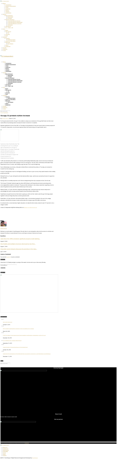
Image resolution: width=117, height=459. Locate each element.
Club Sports (8, 26)
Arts (4, 29)
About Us (5, 447)
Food (6, 35)
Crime (6, 7)
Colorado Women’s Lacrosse (14, 23)
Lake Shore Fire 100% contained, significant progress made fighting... (20, 239)
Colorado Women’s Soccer (14, 21)
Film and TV (8, 31)
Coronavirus (8, 4)
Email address (3, 265)
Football (10, 18)
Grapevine (7, 46)
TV (8, 33)
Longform (7, 9)
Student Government (10, 6)
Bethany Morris (5, 118)
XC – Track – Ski (9, 27)
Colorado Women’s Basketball (15, 22)
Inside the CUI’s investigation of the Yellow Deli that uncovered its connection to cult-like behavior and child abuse (27, 353)
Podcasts (5, 49)
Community (8, 13)
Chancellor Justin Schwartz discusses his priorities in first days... (18, 249)
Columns (7, 38)
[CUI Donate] (29, 312)
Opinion (5, 37)
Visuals (4, 47)
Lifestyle (7, 34)
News (4, 3)
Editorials (7, 42)
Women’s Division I (9, 19)
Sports (4, 14)
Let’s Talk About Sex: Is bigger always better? (12, 340)
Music (6, 30)
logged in (8, 257)
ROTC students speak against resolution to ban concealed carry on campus (18, 328)
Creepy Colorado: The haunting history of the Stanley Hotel (15, 347)
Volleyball (10, 25)
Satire (6, 45)
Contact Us (5, 448)
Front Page (3, 112)
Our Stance (10, 43)
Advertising (6, 450)
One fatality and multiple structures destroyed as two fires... (18, 244)
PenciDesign (27, 443)
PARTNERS (5, 451)
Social (4, 453)
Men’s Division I (9, 15)
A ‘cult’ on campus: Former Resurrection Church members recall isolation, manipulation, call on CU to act (24, 335)
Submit (4, 455)
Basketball (10, 17)
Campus (7, 11)
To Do (4, 50)
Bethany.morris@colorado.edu (30, 207)
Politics (7, 10)
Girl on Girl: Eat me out (7, 322)
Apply (4, 454)
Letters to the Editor (10, 41)
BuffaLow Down (11, 39)
